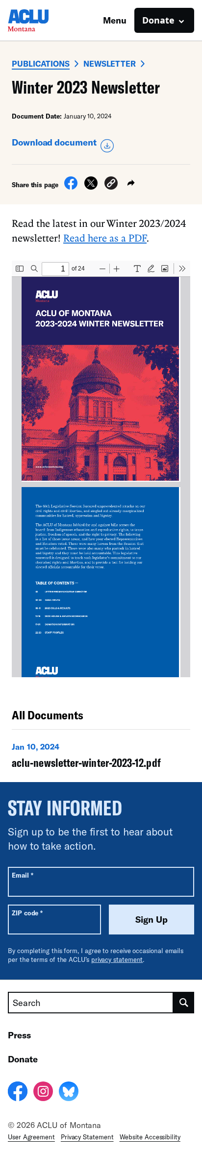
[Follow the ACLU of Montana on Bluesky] (68, 1092)
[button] (111, 184)
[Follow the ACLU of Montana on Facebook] (17, 1092)
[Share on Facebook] (70, 186)
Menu (114, 20)
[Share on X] (91, 186)
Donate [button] (158, 20)
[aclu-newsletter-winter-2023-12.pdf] (101, 757)
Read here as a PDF (105, 237)
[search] (184, 1002)
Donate (23, 1059)
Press (19, 1035)
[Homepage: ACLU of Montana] (42, 20)
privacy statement (117, 959)
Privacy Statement (87, 1137)
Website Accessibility (150, 1137)
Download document (54, 142)
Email (22, 875)
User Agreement (31, 1137)
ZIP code (27, 912)
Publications (41, 63)
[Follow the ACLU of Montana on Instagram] (43, 1092)
